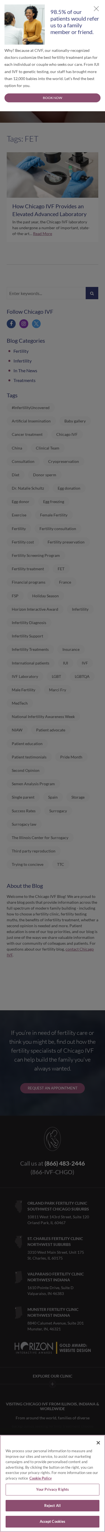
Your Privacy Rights (52, 1489)
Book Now (52, 98)
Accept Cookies (53, 1521)
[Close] (98, 1443)
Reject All (52, 1505)
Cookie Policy (40, 1478)
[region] (52, 1483)
